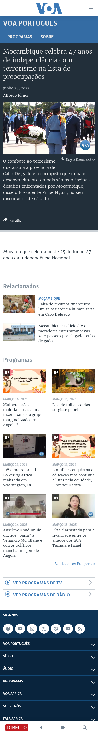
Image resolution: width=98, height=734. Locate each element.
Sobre (47, 37)
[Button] (12, 221)
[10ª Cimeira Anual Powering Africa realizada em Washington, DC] (24, 446)
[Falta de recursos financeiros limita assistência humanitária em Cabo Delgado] (19, 304)
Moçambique (49, 299)
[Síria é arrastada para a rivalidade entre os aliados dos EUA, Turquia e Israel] (73, 506)
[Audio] (42, 727)
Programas (19, 37)
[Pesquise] (85, 727)
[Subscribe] (68, 629)
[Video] (63, 727)
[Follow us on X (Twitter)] (44, 629)
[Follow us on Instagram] (32, 629)
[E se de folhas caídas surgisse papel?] (73, 381)
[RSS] (80, 629)
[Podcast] (56, 629)
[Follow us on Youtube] (20, 629)
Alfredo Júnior (16, 95)
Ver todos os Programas (75, 564)
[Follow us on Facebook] (8, 629)
